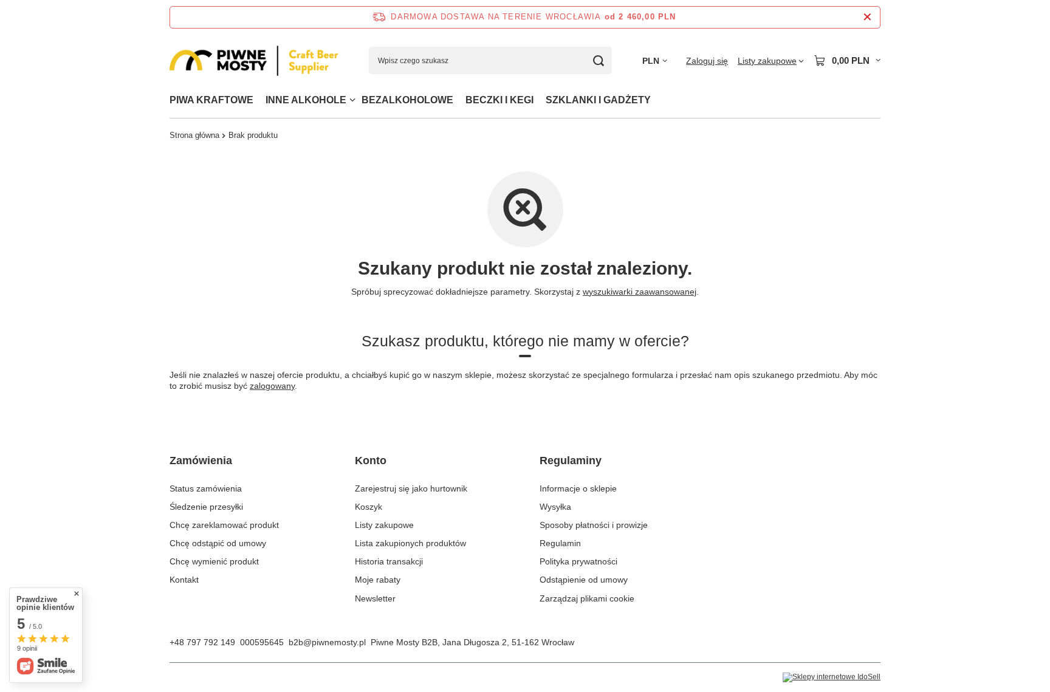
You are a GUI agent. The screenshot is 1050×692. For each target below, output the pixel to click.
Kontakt (184, 579)
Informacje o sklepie (578, 488)
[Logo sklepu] (254, 61)
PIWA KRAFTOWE (211, 100)
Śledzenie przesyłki (206, 507)
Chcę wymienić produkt (214, 561)
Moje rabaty (377, 579)
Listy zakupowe (384, 525)
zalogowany (272, 386)
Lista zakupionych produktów (410, 543)
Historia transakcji (389, 561)
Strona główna (194, 135)
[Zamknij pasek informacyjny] (867, 17)
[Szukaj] (598, 60)
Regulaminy (571, 460)
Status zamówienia (206, 488)
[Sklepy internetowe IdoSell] (831, 677)
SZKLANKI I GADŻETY (598, 100)
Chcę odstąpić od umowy (218, 543)
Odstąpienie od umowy (584, 579)
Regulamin (560, 543)
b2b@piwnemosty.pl (327, 642)
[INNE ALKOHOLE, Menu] (352, 100)
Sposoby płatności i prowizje (594, 525)
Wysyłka (555, 507)
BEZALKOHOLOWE (407, 100)
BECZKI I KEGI (499, 100)
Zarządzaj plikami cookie (587, 598)
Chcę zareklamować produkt (224, 525)
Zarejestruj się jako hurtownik (411, 488)
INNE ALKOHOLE (306, 100)
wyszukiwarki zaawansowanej (639, 291)
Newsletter (375, 598)
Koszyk (368, 507)
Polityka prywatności (578, 561)
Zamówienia (201, 460)
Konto (370, 460)
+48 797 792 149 (202, 642)
